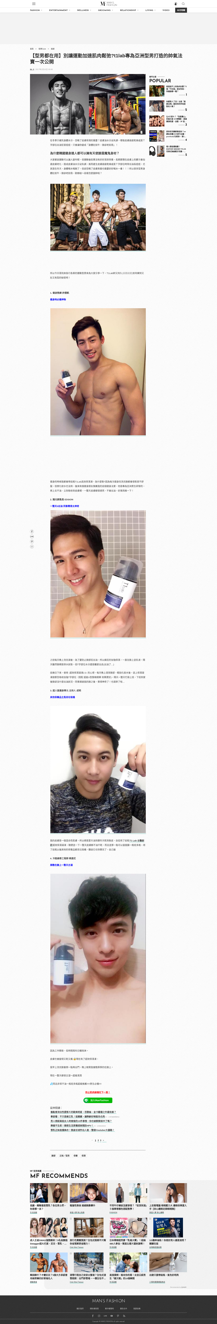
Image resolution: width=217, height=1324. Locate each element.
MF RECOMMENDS (59, 1176)
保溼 (84, 1156)
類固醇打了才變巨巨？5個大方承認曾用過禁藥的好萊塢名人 (48, 1277)
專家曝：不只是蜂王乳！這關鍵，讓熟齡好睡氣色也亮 (78, 1116)
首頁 (32, 49)
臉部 (53, 49)
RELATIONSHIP (128, 10)
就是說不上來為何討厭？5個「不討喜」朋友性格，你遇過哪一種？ (176, 88)
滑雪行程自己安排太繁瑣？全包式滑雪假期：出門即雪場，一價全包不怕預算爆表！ (88, 1277)
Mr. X (32, 69)
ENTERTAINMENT (58, 10)
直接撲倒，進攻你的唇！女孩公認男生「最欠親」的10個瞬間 (128, 1277)
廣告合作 (123, 1309)
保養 (76, 1156)
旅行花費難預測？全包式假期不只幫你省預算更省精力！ (88, 1242)
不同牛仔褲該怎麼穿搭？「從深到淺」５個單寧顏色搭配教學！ (128, 1207)
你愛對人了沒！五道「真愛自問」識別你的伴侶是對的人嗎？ (176, 103)
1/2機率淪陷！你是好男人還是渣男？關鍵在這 (167, 1242)
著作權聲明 (109, 1309)
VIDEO (166, 10)
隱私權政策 (94, 1309)
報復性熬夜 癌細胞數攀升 (82, 1205)
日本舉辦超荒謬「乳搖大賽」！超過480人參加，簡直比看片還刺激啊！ (128, 1242)
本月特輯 (181, 10)
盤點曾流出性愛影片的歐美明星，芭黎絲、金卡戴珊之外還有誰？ (83, 1112)
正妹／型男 (65, 1156)
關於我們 (80, 1309)
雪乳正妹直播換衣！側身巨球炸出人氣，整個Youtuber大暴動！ (83, 1130)
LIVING (149, 10)
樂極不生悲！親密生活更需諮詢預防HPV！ (72, 1125)
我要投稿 (136, 1309)
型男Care (42, 49)
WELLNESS (83, 10)
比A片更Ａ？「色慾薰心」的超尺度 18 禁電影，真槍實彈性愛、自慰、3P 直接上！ (176, 119)
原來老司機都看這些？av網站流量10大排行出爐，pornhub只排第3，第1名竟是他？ (176, 134)
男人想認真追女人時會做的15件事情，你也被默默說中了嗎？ (81, 1121)
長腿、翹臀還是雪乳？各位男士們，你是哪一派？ (48, 1207)
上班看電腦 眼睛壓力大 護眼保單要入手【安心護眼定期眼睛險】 (168, 1207)
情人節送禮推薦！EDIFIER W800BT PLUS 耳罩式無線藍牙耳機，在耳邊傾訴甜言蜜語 (176, 149)
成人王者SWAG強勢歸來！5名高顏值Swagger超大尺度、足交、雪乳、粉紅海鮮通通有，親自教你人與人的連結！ (49, 1242)
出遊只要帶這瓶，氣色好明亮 (164, 1275)
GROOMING (104, 10)
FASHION (35, 10)
